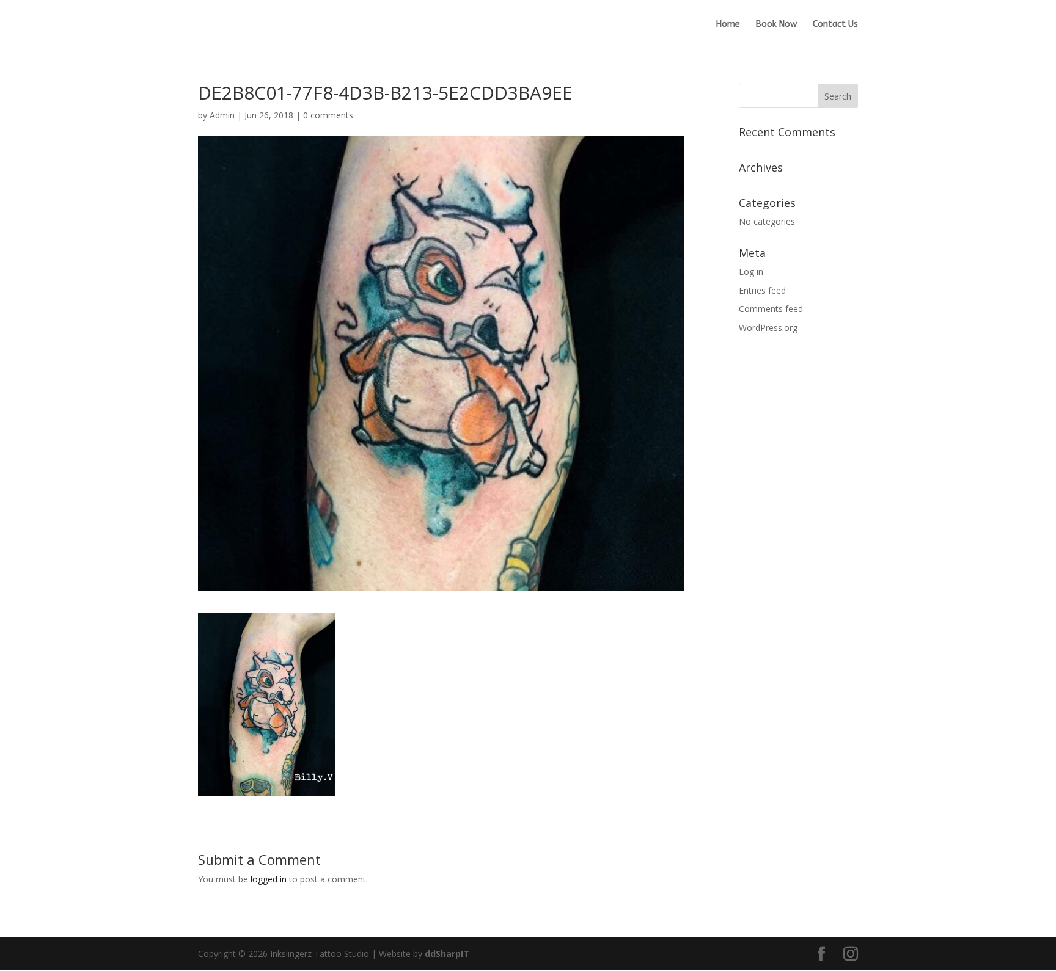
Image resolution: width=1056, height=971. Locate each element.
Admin (222, 115)
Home (728, 24)
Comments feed (771, 309)
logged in (269, 879)
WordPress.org (768, 327)
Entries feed (762, 290)
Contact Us (835, 24)
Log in (751, 271)
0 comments (328, 115)
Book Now (776, 24)
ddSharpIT (447, 953)
